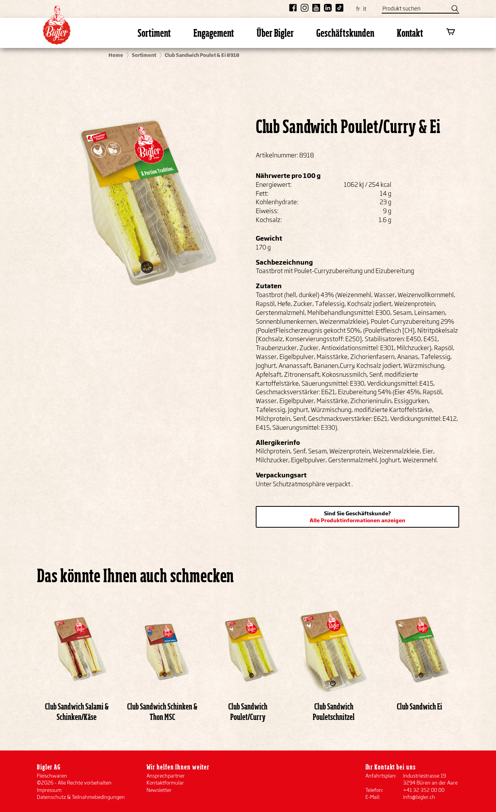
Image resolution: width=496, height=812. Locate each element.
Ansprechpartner (165, 776)
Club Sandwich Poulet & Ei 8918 (202, 55)
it (364, 8)
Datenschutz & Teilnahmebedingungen (81, 797)
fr (358, 8)
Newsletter (159, 790)
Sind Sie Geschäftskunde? (357, 516)
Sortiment (144, 55)
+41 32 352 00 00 (423, 790)
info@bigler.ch (419, 797)
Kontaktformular (165, 783)
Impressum (49, 790)
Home (115, 55)
